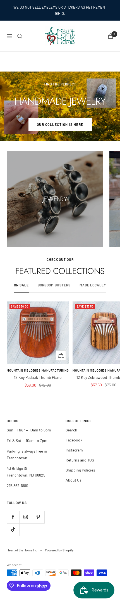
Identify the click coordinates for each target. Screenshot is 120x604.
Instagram (74, 450)
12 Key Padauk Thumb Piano (38, 377)
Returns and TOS (80, 460)
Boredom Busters (54, 285)
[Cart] (110, 36)
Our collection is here (60, 124)
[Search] (19, 36)
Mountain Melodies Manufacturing (38, 370)
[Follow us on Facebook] (13, 517)
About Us (73, 480)
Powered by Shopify (59, 550)
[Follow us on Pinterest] (38, 517)
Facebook (74, 440)
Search (71, 430)
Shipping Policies (80, 470)
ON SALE (21, 285)
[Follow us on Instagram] (25, 517)
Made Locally (93, 285)
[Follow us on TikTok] (13, 529)
